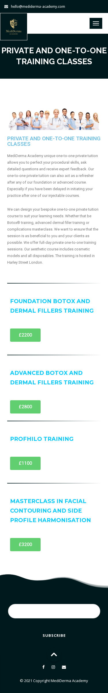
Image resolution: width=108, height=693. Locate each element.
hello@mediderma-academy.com (38, 6)
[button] (25, 335)
